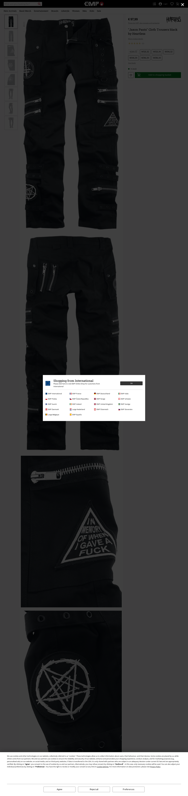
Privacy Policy (155, 766)
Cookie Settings (103, 766)
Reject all (94, 789)
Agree (59, 789)
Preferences (128, 789)
